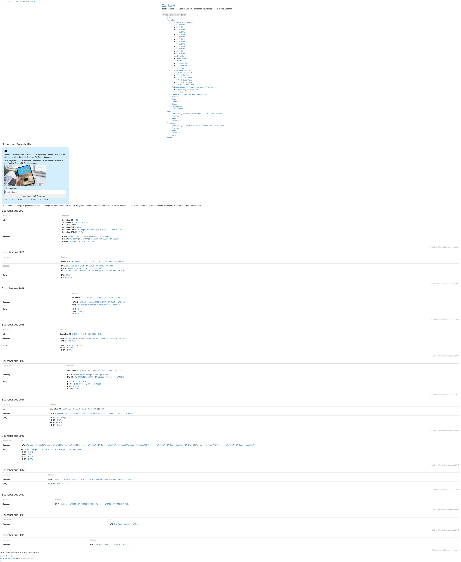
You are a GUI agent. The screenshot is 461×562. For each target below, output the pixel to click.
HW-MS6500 (99, 377)
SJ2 (85, 370)
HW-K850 (120, 413)
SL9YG (118, 297)
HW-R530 (99, 304)
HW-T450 (95, 270)
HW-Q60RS (92, 302)
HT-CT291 (87, 381)
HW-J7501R (209, 445)
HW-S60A (82, 241)
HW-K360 (59, 413)
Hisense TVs (181, 58)
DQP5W (85, 222)
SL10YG (87, 297)
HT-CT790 (69, 417)
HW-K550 (85, 413)
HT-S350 (80, 309)
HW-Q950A (113, 239)
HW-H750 (102, 479)
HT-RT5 (30, 454)
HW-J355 (38, 445)
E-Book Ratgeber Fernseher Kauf (189, 89)
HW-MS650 (89, 377)
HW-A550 (98, 236)
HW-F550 (90, 504)
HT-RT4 (76, 386)
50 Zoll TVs (180, 34)
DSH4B (72, 409)
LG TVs (179, 61)
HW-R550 (108, 304)
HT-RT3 (59, 422)
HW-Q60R (83, 302)
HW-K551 (94, 413)
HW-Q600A (73, 239)
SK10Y (79, 334)
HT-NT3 (30, 452)
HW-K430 (68, 413)
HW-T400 (69, 270)
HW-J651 (170, 445)
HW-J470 (55, 445)
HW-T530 (104, 270)
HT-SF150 (70, 345)
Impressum (171, 137)
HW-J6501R (161, 445)
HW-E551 (135, 524)
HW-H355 (58, 479)
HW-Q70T (80, 266)
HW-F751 (116, 504)
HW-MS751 (120, 377)
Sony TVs (180, 68)
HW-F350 (64, 504)
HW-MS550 (78, 377)
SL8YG (112, 297)
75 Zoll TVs (180, 44)
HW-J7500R (189, 445)
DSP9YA (114, 229)
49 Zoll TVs (180, 32)
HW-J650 (121, 445)
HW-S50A (73, 241)
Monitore (170, 111)
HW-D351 (108, 544)
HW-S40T (71, 268)
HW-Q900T (100, 266)
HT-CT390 (60, 417)
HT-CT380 (40, 449)
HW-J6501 (150, 445)
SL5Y (99, 297)
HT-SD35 (81, 311)
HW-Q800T (90, 266)
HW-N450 (87, 338)
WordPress (29, 558)
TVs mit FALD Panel (184, 73)
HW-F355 (73, 504)
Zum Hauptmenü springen (25, 1)
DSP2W (93, 229)
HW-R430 (81, 304)
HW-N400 (78, 338)
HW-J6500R (140, 445)
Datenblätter (176, 101)
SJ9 (120, 370)
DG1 (76, 220)
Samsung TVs (181, 65)
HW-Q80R (112, 302)
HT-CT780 (59, 449)
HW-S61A (90, 241)
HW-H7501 (121, 479)
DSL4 (77, 225)
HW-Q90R (121, 302)
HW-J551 (72, 445)
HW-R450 (90, 304)
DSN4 (85, 261)
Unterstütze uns (173, 135)
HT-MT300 (77, 384)
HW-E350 (118, 524)
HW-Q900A (104, 239)
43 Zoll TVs (180, 29)
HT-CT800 (77, 449)
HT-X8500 (80, 313)
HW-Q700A (83, 239)
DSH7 (90, 409)
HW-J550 (64, 445)
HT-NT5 (59, 420)
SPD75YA (79, 232)
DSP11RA (79, 229)
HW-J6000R (92, 445)
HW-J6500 (130, 445)
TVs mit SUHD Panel (184, 82)
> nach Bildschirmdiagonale (182, 22)
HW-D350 (99, 544)
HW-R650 (116, 304)
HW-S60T (89, 268)
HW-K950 (129, 413)
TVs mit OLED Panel (184, 77)
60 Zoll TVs (180, 39)
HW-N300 (69, 338)
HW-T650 (121, 270)
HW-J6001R (112, 445)
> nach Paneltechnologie (181, 70)
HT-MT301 (87, 384)
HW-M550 (105, 374)
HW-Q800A (93, 239)
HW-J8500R (230, 445)
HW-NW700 (71, 341)
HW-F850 (125, 504)
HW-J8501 (240, 445)
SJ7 (112, 370)
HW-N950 (122, 338)
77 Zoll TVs (180, 46)
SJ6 (107, 370)
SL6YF (105, 297)
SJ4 (93, 370)
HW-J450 (47, 445)
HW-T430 (87, 270)
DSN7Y (100, 261)
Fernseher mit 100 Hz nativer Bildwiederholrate (189, 94)
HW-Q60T (71, 266)
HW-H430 (67, 479)
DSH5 (78, 409)
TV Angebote (177, 106)
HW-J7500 (179, 445)
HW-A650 (106, 236)
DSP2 (86, 229)
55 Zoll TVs (180, 37)
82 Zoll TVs (180, 49)
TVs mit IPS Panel (183, 75)
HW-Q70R (102, 302)
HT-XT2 (59, 425)
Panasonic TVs (182, 63)
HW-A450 (80, 236)
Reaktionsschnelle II (7, 558)
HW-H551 (93, 479)
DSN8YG (107, 261)
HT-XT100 (65, 483)
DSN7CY (92, 261)
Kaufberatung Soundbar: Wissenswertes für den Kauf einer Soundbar (198, 125)
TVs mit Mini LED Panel (185, 85)
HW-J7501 (199, 445)
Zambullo (168, 5)
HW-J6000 (81, 445)
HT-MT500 (97, 384)
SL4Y (93, 297)
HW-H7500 (111, 479)
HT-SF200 (79, 345)
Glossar (175, 104)
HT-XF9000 (70, 347)
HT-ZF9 (69, 350)
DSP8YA (106, 229)
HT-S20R (68, 277)
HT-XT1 (57, 483)
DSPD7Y (122, 229)
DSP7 (99, 229)
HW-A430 (72, 236)
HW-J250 (30, 445)
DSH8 (95, 409)
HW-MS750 (110, 377)
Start (168, 17)
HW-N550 (96, 338)
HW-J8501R (249, 445)
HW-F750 (108, 504)
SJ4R (98, 370)
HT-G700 (69, 275)
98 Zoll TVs (180, 53)
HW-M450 (86, 374)
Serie (174, 99)
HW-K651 (112, 413)
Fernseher (171, 20)
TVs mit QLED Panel (184, 80)
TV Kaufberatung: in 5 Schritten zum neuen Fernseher (192, 87)
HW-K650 (103, 413)
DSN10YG (79, 227)
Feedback (180, 92)
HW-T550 (113, 270)
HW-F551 (99, 504)
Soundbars (171, 123)
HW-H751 (130, 479)
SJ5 (103, 370)
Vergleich (175, 97)
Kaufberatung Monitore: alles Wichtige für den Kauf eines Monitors (197, 113)
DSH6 (84, 409)
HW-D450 (117, 544)
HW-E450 (127, 524)
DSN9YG (115, 261)
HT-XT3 (30, 459)
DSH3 (65, 409)
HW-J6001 (101, 445)
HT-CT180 (31, 449)
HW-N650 (105, 338)
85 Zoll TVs (180, 51)
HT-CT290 (77, 381)
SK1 (73, 334)
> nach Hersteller (178, 56)
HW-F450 (81, 504)
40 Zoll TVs (180, 27)
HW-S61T (97, 268)
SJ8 (116, 370)
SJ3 (89, 370)
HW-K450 (77, 413)
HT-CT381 (50, 449)
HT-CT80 (68, 449)
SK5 (85, 334)
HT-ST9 (30, 456)
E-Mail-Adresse (11, 188)
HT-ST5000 (77, 388)
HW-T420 (78, 270)
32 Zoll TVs (180, 25)
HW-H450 (76, 479)
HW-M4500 (95, 374)
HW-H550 (84, 479)
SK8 (95, 334)
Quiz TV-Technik (178, 109)
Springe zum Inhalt (7, 1)
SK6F (90, 334)
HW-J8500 (219, 445)
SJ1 (80, 370)
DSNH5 (123, 261)
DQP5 (78, 222)
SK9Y (100, 334)
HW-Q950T (110, 266)
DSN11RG (78, 261)
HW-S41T (80, 268)
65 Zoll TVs (180, 41)
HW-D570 (125, 544)
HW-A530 (89, 236)
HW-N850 (114, 338)
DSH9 (101, 409)
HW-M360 (77, 374)
